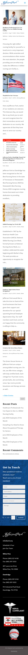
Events (18, 226)
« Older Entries (8, 396)
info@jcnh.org (8, 541)
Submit (20, 517)
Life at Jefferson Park (14, 353)
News (18, 33)
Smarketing (14, 651)
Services (5, 39)
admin (6, 33)
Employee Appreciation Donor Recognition (11, 290)
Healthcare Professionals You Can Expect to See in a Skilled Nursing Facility (12, 29)
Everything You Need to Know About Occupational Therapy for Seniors (13, 428)
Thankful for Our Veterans (10, 96)
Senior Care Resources (18, 36)
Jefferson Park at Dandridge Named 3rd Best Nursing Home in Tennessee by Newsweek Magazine (14, 158)
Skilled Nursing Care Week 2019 (12, 224)
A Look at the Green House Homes (12, 348)
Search (22, 399)
